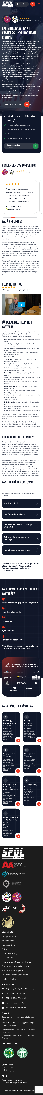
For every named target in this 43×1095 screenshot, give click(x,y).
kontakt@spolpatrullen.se (16, 1003)
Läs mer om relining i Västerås (8, 738)
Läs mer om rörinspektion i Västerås (7, 801)
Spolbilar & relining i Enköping (15, 966)
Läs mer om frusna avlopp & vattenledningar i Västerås (8, 833)
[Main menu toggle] (39, 4)
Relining (5, 949)
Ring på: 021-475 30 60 (14, 104)
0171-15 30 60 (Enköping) (16, 993)
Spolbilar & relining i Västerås (15, 974)
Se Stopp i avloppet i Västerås (21, 564)
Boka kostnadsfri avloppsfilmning (13, 146)
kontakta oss (24, 648)
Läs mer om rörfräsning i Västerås (29, 767)
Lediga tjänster (9, 979)
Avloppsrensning (9, 953)
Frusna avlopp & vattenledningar (16, 962)
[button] (32, 4)
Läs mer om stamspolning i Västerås (29, 799)
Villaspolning (7, 957)
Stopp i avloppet (9, 936)
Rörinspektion (8, 945)
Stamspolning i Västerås (13, 568)
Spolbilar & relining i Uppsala (15, 970)
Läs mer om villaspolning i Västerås (7, 768)
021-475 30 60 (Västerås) (16, 998)
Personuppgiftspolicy (12, 1080)
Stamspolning (8, 940)
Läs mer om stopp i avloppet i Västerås (29, 736)
